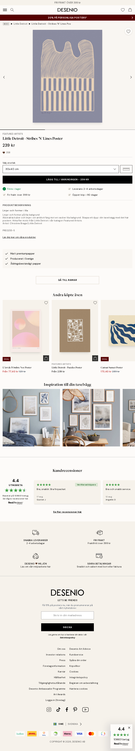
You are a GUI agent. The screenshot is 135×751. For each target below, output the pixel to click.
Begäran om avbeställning (83, 683)
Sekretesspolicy (67, 637)
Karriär (62, 671)
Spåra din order (78, 660)
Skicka (67, 627)
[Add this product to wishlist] (128, 31)
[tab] (22, 128)
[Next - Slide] (131, 77)
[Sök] (12, 10)
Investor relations (56, 654)
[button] (126, 169)
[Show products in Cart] (130, 10)
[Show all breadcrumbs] (6, 24)
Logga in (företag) (56, 700)
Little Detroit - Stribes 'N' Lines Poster (51, 23)
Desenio (77, 741)
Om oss (61, 649)
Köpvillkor (74, 666)
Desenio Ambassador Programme (47, 688)
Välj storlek (9, 162)
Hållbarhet (60, 677)
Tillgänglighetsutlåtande (52, 683)
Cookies (74, 671)
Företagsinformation (54, 666)
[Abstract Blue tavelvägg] (91, 417)
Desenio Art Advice (80, 649)
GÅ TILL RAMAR (67, 280)
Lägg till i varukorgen (67, 179)
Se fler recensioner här (67, 511)
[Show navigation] (5, 10)
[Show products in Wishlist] (122, 10)
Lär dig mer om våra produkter (19, 237)
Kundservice (76, 654)
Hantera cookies (78, 688)
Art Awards (60, 694)
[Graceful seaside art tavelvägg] (31, 417)
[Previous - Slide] (4, 77)
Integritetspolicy (78, 677)
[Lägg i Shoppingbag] (46, 358)
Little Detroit (20, 23)
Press (62, 660)
